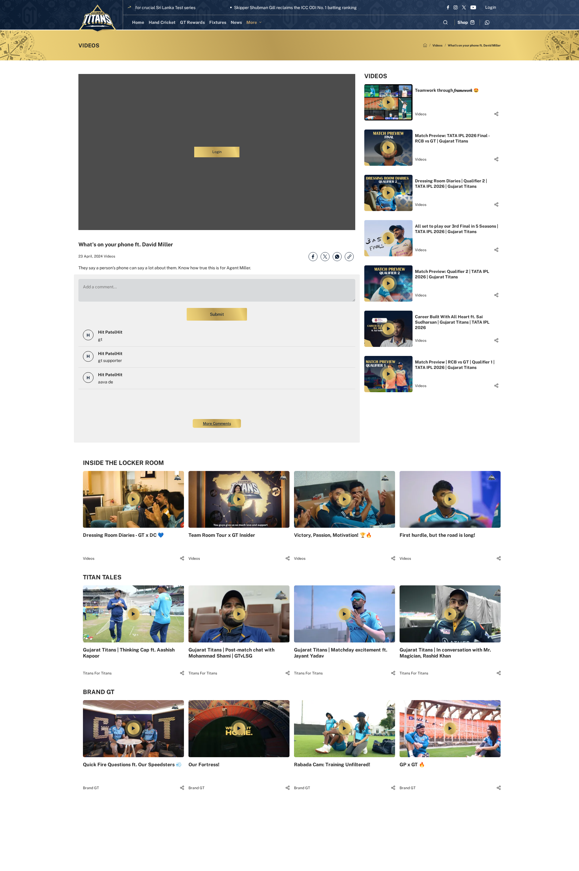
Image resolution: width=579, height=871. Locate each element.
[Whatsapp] (487, 22)
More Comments (217, 423)
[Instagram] (455, 7)
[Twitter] (464, 7)
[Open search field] (445, 22)
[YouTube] (473, 7)
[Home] (425, 45)
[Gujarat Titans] (97, 19)
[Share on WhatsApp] (337, 256)
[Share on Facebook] (313, 256)
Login (490, 7)
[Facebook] (448, 7)
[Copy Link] (349, 256)
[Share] (496, 114)
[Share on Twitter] (325, 256)
